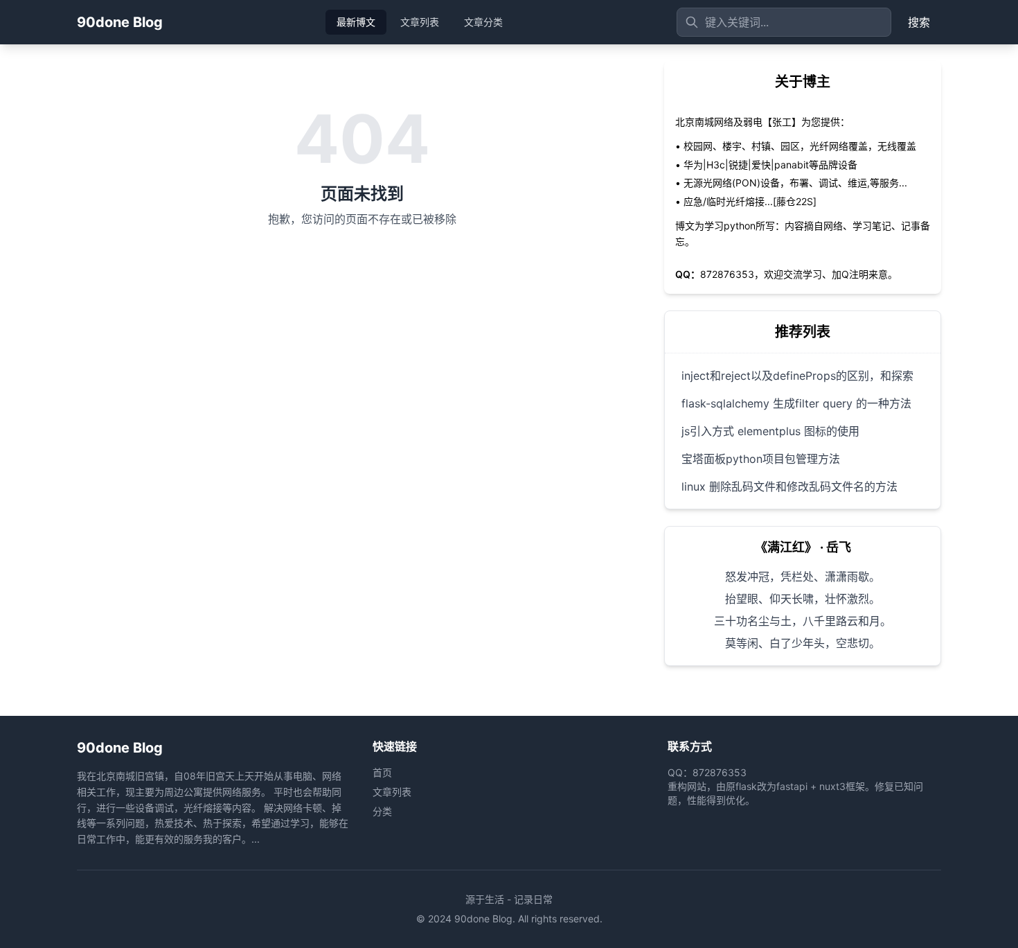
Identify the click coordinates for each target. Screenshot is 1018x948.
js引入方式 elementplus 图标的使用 (770, 431)
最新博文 (356, 22)
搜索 (919, 22)
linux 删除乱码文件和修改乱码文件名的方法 (789, 486)
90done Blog (120, 22)
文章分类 (483, 22)
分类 (382, 811)
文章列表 (419, 22)
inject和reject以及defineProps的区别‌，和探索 (797, 376)
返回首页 (362, 266)
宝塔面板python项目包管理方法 (760, 459)
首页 (382, 772)
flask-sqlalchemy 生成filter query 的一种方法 (796, 403)
